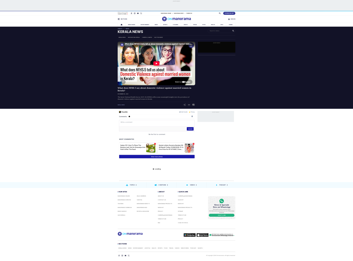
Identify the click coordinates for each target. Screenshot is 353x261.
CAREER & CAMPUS (147, 37)
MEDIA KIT (161, 207)
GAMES (231, 24)
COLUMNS (175, 24)
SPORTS (165, 24)
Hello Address (141, 196)
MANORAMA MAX (142, 207)
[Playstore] (190, 235)
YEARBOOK (189, 13)
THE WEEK (120, 204)
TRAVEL (195, 24)
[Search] (220, 13)
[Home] (121, 25)
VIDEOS (186, 24)
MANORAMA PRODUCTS (165, 204)
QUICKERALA (121, 215)
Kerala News (121, 104)
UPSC (221, 24)
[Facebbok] (119, 255)
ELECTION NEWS (158, 37)
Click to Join (221, 215)
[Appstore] (202, 235)
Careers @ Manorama (165, 215)
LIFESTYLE (147, 248)
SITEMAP (180, 211)
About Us (161, 196)
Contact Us (162, 200)
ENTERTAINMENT (145, 24)
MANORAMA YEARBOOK (125, 207)
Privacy (160, 211)
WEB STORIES (185, 248)
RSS (159, 223)
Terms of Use (162, 219)
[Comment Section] (193, 105)
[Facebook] (131, 13)
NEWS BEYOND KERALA (134, 37)
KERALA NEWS (131, 24)
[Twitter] (141, 13)
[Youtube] (138, 13)
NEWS (156, 24)
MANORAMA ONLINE (166, 13)
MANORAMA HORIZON (124, 200)
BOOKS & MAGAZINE (143, 211)
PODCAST (193, 248)
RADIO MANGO (122, 211)
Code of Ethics (183, 223)
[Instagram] (134, 13)
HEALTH (213, 24)
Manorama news (179, 13)
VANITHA (139, 200)
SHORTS (200, 248)
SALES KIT (180, 200)
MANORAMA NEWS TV (143, 204)
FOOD (204, 24)
